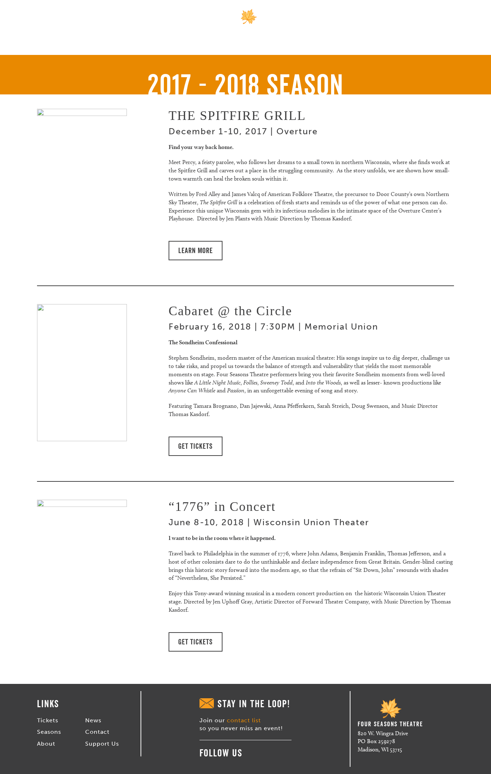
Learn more (195, 250)
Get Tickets (195, 446)
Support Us (315, 28)
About (355, 28)
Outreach (179, 28)
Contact (390, 28)
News (93, 720)
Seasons (49, 731)
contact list (244, 720)
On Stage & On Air (86, 28)
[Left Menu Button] (487, 3)
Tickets (139, 28)
